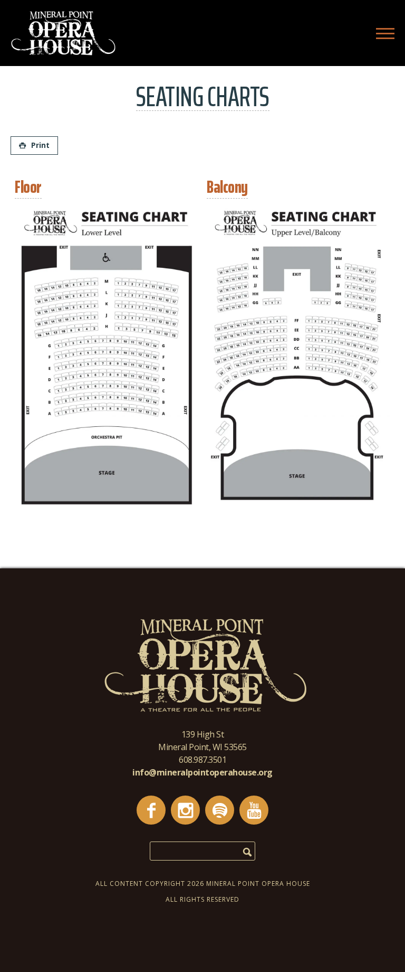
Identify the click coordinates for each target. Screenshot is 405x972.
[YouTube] (254, 810)
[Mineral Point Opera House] (63, 53)
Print (40, 145)
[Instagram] (185, 810)
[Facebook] (151, 810)
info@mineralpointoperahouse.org (202, 772)
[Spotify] (219, 810)
